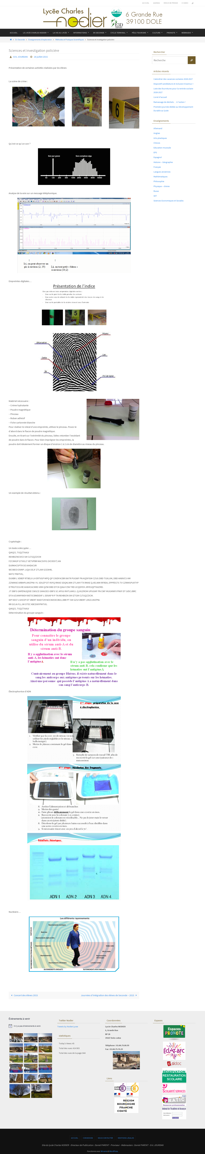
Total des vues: (66, 1048)
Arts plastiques (160, 138)
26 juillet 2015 (41, 56)
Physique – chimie (162, 186)
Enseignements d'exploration (40, 39)
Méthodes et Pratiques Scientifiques (69, 39)
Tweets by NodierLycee (67, 1026)
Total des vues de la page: (70, 1053)
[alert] (31, 1026)
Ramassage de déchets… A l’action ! (170, 102)
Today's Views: (65, 1043)
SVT (155, 196)
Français (157, 167)
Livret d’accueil (160, 97)
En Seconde (20, 39)
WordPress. (113, 1151)
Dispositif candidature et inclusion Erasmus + (173, 83)
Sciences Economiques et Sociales (169, 200)
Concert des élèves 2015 (25, 995)
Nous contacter (105, 1138)
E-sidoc (185, 3)
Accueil (145, 3)
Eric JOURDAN (20, 56)
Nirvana (104, 1151)
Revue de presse (171, 3)
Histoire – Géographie (163, 162)
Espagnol (158, 157)
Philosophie (159, 181)
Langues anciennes (162, 171)
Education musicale (162, 147)
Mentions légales (126, 1138)
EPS (155, 152)
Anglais (157, 133)
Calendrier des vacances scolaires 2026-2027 (173, 79)
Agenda (156, 3)
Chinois (157, 143)
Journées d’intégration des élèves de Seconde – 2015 (108, 995)
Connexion (88, 1138)
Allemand (158, 128)
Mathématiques (160, 176)
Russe (156, 191)
